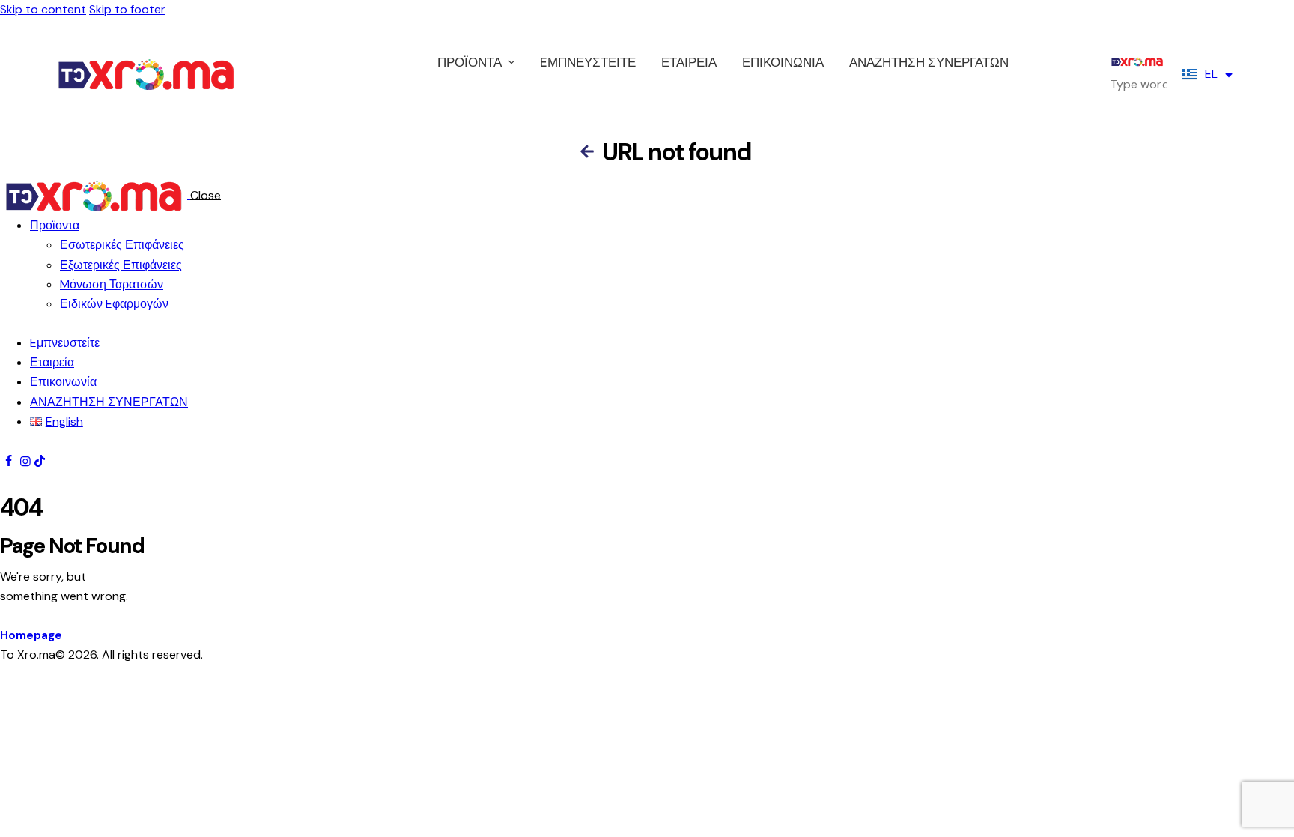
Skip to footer (127, 9)
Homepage (31, 635)
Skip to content (43, 9)
